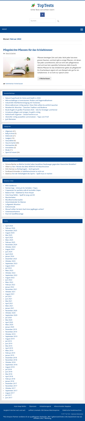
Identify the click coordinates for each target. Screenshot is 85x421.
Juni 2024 (8, 252)
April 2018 (9, 376)
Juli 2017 (8, 395)
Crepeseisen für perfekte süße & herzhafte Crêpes (23, 190)
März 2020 (9, 325)
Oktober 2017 (10, 388)
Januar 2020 (9, 327)
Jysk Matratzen (10, 119)
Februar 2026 (10, 228)
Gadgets (8, 138)
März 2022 (9, 282)
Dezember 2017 (11, 383)
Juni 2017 (8, 398)
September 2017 (11, 391)
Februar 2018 (10, 379)
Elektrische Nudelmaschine (72, 410)
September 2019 (11, 336)
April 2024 (9, 254)
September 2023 (11, 263)
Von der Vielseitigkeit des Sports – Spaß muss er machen (32, 174)
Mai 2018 (8, 374)
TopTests (45, 5)
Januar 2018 (9, 381)
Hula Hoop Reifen (20, 406)
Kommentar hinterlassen (14, 84)
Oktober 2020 (10, 313)
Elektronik (9, 136)
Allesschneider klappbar (62, 406)
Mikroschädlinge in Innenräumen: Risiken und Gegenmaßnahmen (28, 100)
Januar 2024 (9, 256)
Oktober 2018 (10, 362)
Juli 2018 (8, 369)
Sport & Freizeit (10, 152)
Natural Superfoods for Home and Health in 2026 (23, 98)
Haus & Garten (11, 53)
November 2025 (11, 230)
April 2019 (9, 348)
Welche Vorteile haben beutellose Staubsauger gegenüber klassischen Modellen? (47, 164)
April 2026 (9, 226)
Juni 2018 (8, 372)
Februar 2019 (10, 353)
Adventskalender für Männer (15, 202)
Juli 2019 (8, 341)
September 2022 (11, 275)
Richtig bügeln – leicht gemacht (28, 169)
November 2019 (11, 332)
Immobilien (9, 148)
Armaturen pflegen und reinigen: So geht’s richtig (22, 112)
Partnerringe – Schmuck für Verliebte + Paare (21, 188)
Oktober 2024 (10, 247)
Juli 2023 (8, 268)
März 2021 (9, 306)
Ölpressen (32, 406)
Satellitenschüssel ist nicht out (33, 171)
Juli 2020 (8, 317)
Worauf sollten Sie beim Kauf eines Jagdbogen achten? (24, 209)
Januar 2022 (9, 287)
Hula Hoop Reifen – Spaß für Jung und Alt (20, 195)
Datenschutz (80, 414)
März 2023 (9, 270)
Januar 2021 (9, 308)
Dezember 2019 (11, 329)
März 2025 (9, 240)
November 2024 (11, 244)
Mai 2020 (8, 320)
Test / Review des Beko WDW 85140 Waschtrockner (30, 167)
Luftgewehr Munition (12, 204)
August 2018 (10, 367)
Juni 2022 (8, 280)
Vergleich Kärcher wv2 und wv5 (14, 410)
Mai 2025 (8, 235)
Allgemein (9, 131)
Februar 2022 (10, 285)
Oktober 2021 (10, 292)
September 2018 (11, 365)
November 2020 (11, 310)
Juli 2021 (8, 296)
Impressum (74, 414)
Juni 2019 (8, 343)
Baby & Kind (9, 133)
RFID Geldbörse (10, 186)
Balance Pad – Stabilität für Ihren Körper (19, 193)
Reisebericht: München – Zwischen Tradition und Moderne (26, 107)
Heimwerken (10, 145)
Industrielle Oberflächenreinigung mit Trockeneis (22, 103)
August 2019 (10, 339)
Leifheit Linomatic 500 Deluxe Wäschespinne (43, 410)
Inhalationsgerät (45, 406)
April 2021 (9, 303)
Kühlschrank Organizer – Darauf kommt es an (21, 114)
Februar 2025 (10, 242)
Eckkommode (10, 207)
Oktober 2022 (10, 273)
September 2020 (11, 315)
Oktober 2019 (10, 334)
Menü (4, 29)
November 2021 (11, 289)
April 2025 (9, 237)
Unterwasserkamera (12, 211)
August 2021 (10, 294)
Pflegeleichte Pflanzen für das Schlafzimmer (28, 50)
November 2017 (11, 386)
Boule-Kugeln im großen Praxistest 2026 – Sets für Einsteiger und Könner (31, 110)
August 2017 (10, 393)
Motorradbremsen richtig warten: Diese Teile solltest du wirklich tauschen (31, 105)
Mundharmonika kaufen (14, 200)
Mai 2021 (8, 301)
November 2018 (11, 360)
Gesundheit (9, 141)
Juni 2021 (8, 299)
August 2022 (10, 278)
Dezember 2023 (11, 259)
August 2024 (10, 249)
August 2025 (10, 233)
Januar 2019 (9, 355)
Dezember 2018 (11, 358)
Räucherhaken (10, 197)
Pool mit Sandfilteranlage (14, 214)
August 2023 (10, 266)
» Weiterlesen (44, 78)
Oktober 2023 (10, 261)
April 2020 (9, 322)
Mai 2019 (8, 346)
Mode (7, 150)
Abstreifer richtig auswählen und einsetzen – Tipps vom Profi (27, 117)
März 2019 (9, 350)
